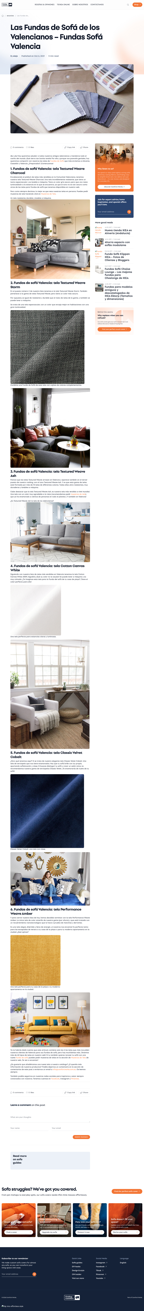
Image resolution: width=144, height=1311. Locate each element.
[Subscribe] (129, 212)
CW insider (76, 1274)
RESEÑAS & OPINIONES (44, 5)
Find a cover (11, 1232)
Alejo (15, 56)
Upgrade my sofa (49, 1232)
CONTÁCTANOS (97, 5)
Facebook (55, 1079)
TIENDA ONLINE (63, 5)
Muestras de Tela (48, 194)
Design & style (78, 1270)
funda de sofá (22, 1058)
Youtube (99, 1278)
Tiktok (98, 1270)
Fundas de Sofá (57, 161)
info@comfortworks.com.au (64, 1069)
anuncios (10, 16)
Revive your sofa (120, 1232)
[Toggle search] (128, 4)
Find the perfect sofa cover (126, 1191)
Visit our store (78, 1278)
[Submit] (34, 1274)
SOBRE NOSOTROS (80, 5)
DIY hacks (76, 1267)
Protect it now (84, 1232)
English (123, 1263)
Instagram (100, 1263)
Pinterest (75, 1079)
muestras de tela (78, 494)
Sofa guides (77, 1263)
